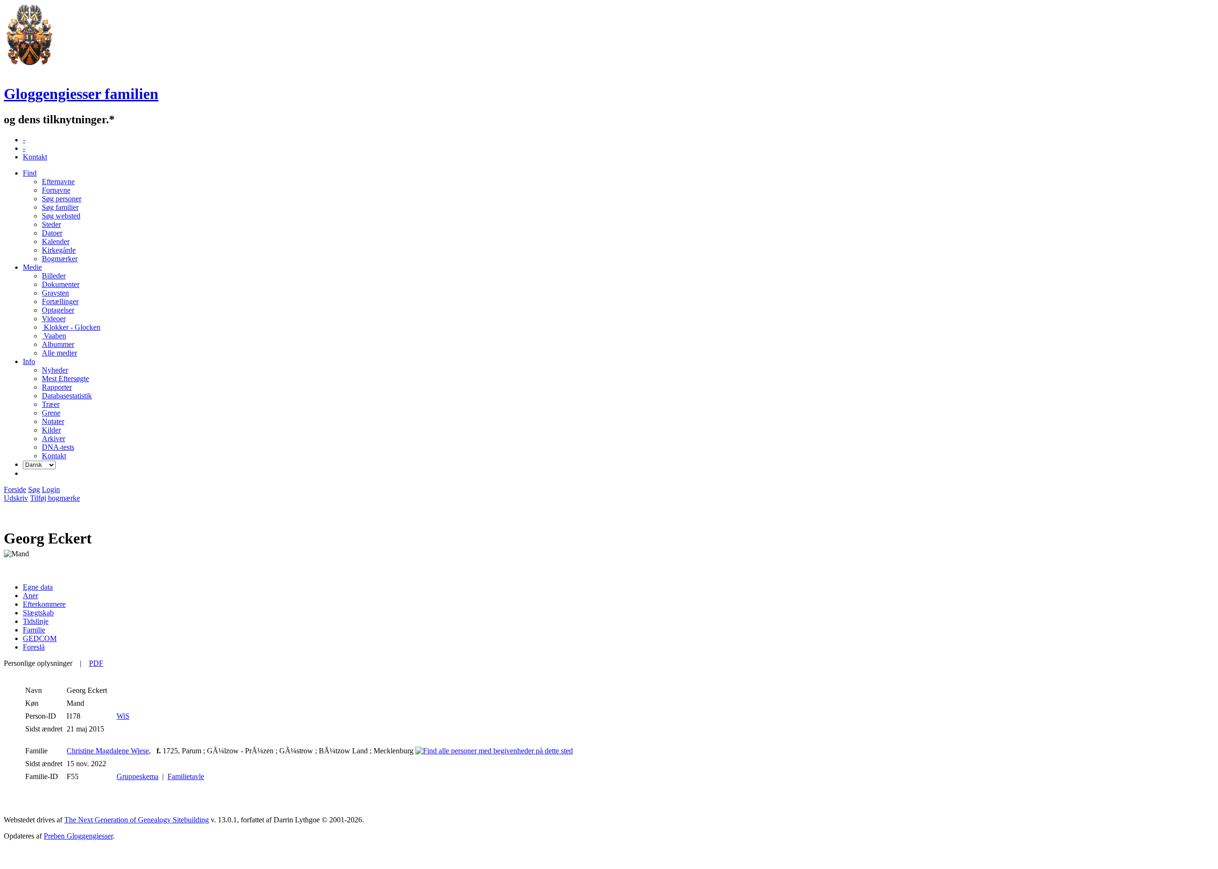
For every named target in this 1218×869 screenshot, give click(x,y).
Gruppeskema (137, 776)
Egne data (38, 587)
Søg (34, 489)
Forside (15, 489)
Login (51, 489)
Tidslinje (36, 621)
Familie (34, 630)
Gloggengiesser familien (81, 93)
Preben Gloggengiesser (78, 836)
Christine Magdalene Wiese (108, 751)
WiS (123, 716)
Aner (30, 596)
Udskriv (16, 498)
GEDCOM (40, 638)
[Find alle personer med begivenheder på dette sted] (494, 751)
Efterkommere (44, 604)
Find (30, 173)
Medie (32, 267)
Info (29, 361)
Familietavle (185, 776)
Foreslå (34, 647)
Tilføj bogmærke (55, 498)
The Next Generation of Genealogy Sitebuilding (136, 820)
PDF (96, 663)
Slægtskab (38, 613)
